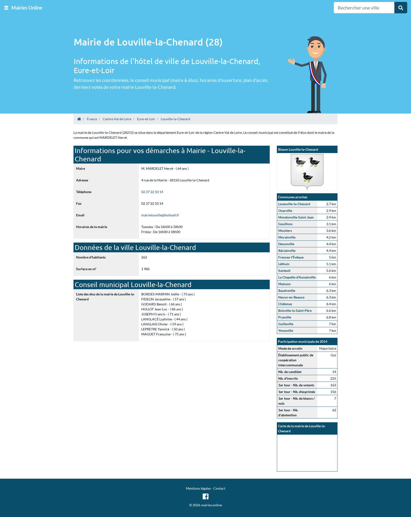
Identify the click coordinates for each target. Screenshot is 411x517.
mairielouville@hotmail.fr (160, 215)
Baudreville (286, 290)
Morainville (286, 237)
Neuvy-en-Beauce (291, 297)
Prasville (284, 317)
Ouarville (285, 211)
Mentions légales (198, 488)
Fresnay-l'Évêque (290, 257)
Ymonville (285, 330)
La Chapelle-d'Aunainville (297, 277)
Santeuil (284, 270)
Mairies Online (26, 7)
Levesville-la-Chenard (294, 204)
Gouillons (285, 224)
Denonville (286, 244)
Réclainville (286, 251)
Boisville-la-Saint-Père (295, 310)
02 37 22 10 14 (152, 192)
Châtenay (285, 304)
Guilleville (285, 324)
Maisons (284, 284)
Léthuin (283, 264)
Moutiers (285, 231)
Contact (219, 488)
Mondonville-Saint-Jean (296, 217)
